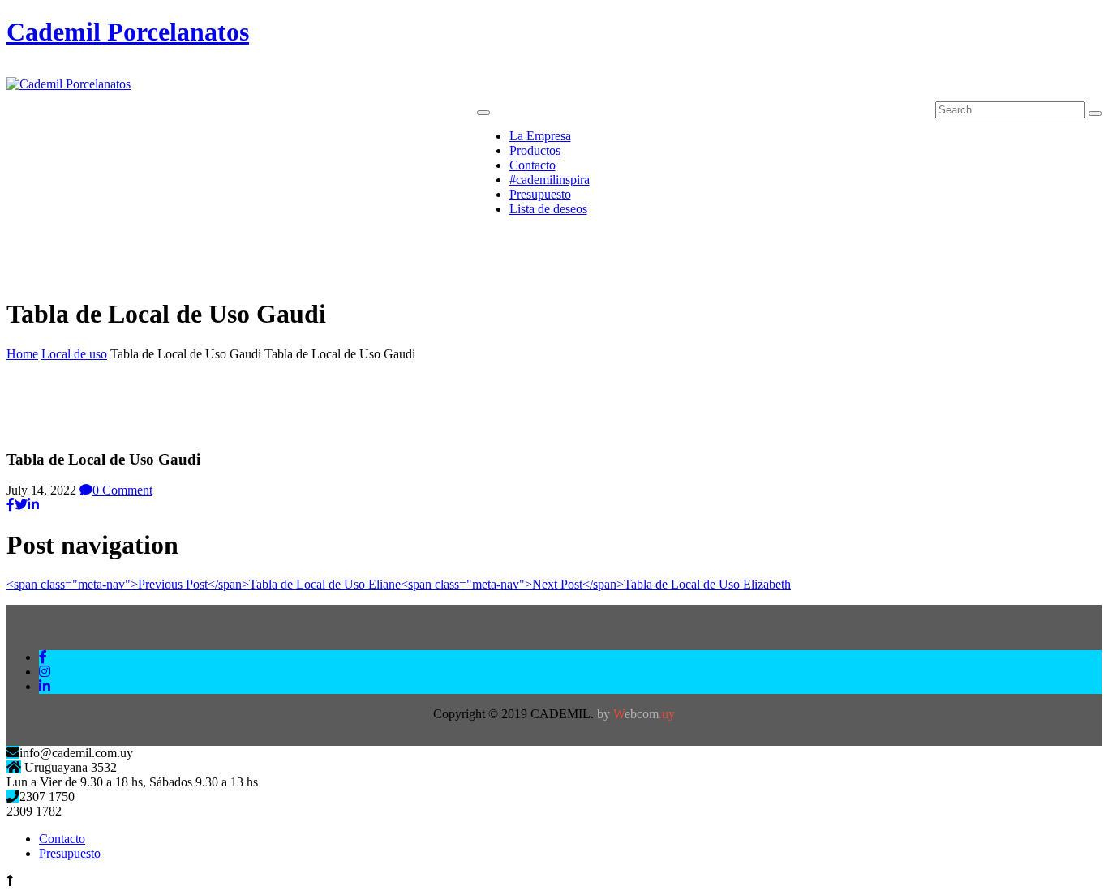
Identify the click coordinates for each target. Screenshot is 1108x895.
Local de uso (74, 354)
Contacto (62, 839)
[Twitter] (21, 505)
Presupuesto (70, 853)
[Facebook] (10, 505)
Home (22, 354)
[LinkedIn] (33, 505)
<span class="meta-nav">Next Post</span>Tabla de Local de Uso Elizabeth (596, 584)
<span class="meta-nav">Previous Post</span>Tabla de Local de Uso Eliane (203, 584)
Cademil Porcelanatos (127, 31)
